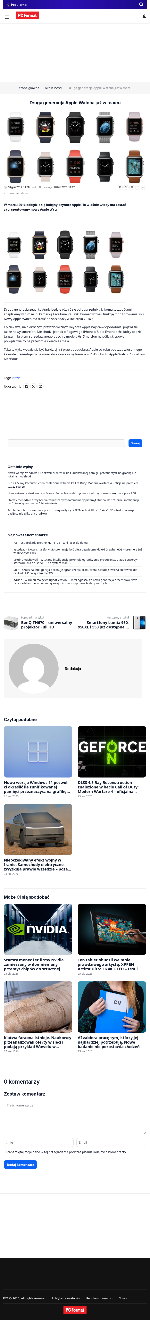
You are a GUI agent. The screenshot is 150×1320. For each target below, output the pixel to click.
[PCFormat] (75, 1310)
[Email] (137, 187)
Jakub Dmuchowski (25, 559)
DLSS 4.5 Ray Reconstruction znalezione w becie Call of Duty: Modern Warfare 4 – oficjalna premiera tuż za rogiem (73, 484)
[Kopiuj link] (143, 187)
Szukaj (135, 443)
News (16, 378)
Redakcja (73, 668)
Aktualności (53, 88)
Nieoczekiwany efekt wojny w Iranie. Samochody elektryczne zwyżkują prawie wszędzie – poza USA (72, 493)
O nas (123, 1298)
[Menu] (7, 17)
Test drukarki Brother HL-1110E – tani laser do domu (53, 542)
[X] (126, 187)
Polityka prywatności (66, 1298)
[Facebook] (120, 187)
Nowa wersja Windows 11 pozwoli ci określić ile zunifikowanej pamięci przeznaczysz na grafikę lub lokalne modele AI (72, 474)
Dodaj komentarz (20, 1165)
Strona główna (28, 88)
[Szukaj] (141, 4)
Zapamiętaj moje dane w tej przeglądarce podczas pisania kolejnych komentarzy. (67, 1152)
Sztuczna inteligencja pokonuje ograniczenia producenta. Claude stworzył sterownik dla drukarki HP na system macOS (75, 561)
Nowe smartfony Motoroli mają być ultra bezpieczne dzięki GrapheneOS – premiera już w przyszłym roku (77, 551)
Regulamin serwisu (99, 1298)
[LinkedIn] (131, 187)
